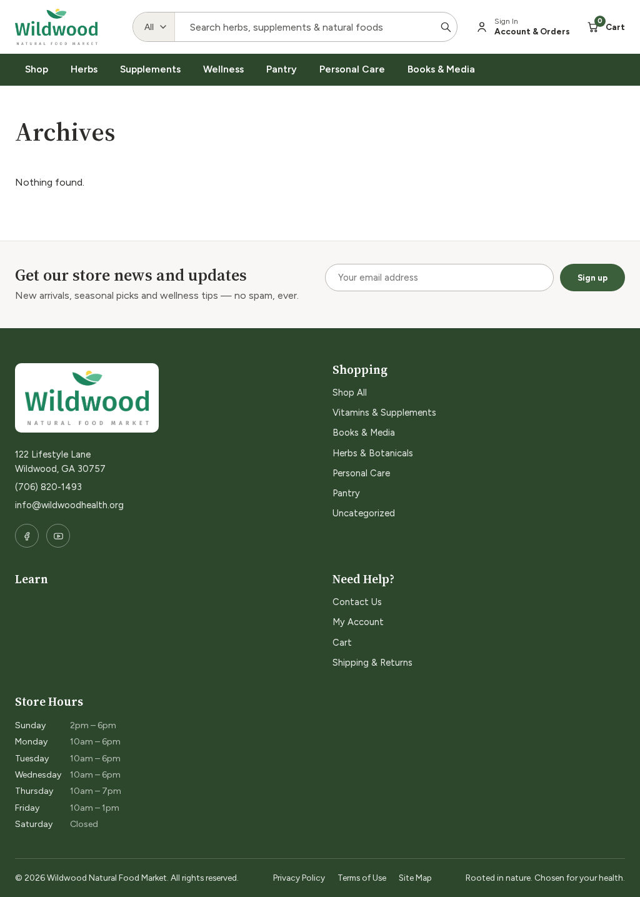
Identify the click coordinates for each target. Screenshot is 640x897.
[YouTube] (58, 536)
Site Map (415, 878)
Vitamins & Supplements (384, 412)
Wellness (223, 69)
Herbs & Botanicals (372, 453)
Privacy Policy (299, 878)
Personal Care (352, 69)
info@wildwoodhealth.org (69, 505)
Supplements (150, 69)
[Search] (445, 27)
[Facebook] (27, 536)
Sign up (593, 278)
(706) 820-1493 (48, 487)
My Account (358, 622)
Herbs (84, 69)
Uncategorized (363, 513)
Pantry (281, 69)
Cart (342, 642)
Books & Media (441, 69)
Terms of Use (362, 878)
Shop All (349, 392)
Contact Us (357, 602)
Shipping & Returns (372, 662)
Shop (36, 69)
